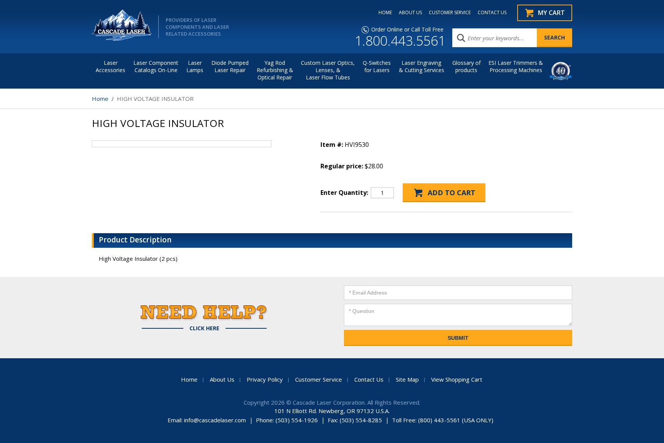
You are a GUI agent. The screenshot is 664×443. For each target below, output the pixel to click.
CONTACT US (492, 12)
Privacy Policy (265, 379)
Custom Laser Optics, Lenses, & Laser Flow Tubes (328, 70)
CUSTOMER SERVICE (450, 12)
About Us (222, 379)
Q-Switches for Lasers (377, 66)
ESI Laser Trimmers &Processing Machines (515, 66)
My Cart (551, 12)
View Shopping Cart (456, 379)
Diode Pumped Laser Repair (230, 66)
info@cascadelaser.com (215, 420)
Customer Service (318, 379)
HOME (385, 12)
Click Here (204, 328)
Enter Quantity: (344, 192)
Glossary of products (466, 66)
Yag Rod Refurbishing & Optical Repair (275, 70)
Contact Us (368, 379)
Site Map (407, 379)
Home (100, 98)
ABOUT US (410, 12)
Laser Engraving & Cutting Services (421, 66)
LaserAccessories (110, 66)
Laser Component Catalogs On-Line (155, 66)
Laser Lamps (194, 66)
